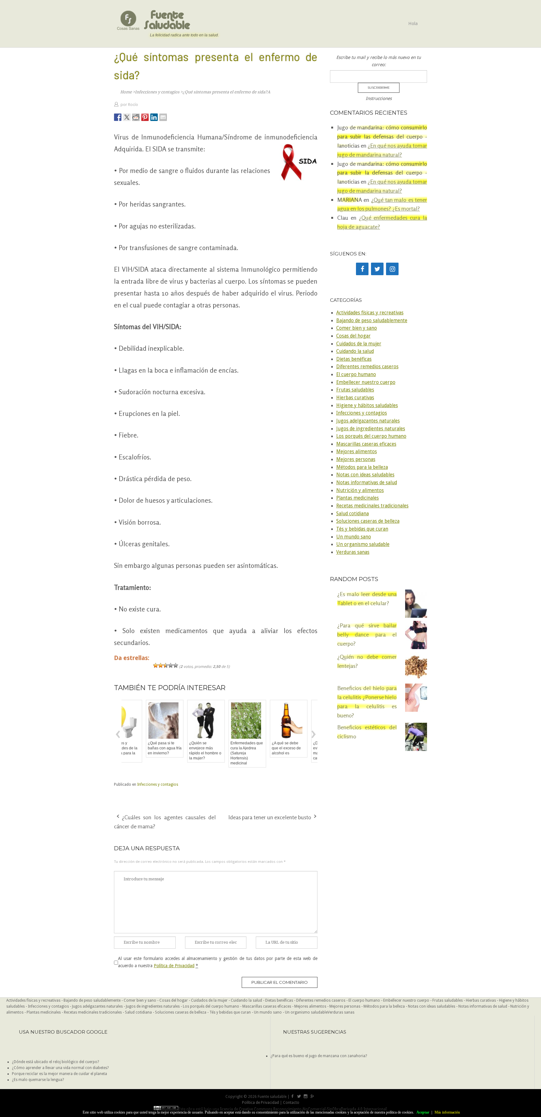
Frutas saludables (355, 390)
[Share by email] (163, 117)
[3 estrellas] (165, 665)
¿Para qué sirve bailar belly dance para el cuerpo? (367, 634)
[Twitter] (377, 269)
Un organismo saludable (362, 544)
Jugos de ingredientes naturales (370, 429)
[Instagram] (392, 269)
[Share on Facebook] (117, 117)
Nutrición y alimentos (360, 490)
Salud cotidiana (352, 514)
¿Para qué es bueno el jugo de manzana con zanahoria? (318, 1056)
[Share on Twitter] (127, 117)
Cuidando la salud (355, 351)
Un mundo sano (353, 537)
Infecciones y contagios (157, 784)
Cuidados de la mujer (358, 344)
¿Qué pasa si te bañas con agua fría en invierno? (142, 748)
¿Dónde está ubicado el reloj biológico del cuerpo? (55, 1062)
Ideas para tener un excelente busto (269, 817)
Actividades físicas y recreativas (370, 313)
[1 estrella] (155, 665)
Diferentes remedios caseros (367, 367)
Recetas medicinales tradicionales (372, 506)
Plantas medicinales (357, 498)
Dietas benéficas (354, 359)
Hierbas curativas (355, 398)
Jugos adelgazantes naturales (368, 421)
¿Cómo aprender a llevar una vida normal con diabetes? (60, 1068)
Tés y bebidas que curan (362, 529)
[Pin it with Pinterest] (145, 117)
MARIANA (349, 199)
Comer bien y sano (356, 328)
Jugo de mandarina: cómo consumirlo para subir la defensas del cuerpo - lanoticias (382, 172)
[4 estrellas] (170, 665)
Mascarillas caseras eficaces (366, 444)
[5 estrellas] (175, 665)
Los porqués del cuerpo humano (371, 436)
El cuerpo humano (356, 374)
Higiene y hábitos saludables (367, 405)
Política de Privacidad (174, 965)
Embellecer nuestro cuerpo (365, 382)
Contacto (291, 1102)
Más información (447, 1112)
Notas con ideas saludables (365, 475)
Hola (413, 23)
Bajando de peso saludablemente (371, 320)
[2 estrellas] (160, 665)
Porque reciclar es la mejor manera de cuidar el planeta (59, 1074)
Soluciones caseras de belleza (367, 521)
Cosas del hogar (353, 336)
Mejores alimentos (356, 451)
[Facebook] (362, 269)
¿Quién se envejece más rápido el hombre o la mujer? (183, 750)
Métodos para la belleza (362, 467)
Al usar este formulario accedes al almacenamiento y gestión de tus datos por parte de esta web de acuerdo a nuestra (217, 962)
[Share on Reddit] (136, 117)
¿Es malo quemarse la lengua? (38, 1080)
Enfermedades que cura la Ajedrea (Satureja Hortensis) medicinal (224, 753)
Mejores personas (355, 459)
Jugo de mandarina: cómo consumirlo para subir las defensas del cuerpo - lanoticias (382, 136)
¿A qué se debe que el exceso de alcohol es (263, 748)
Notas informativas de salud (366, 482)
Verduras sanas (352, 552)
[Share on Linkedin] (154, 117)
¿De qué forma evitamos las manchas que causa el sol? (303, 750)
